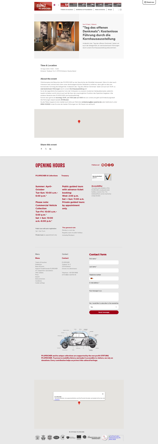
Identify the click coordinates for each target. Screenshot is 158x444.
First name (93, 259)
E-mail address (94, 283)
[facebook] (102, 164)
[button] (84, 9)
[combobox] (104, 307)
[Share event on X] (46, 149)
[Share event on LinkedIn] (50, 149)
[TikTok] (112, 164)
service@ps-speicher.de (69, 275)
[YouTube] (105, 164)
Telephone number (95, 275)
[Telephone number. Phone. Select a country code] (92, 278)
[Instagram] (109, 164)
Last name (93, 267)
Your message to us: (95, 291)
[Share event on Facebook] (41, 149)
